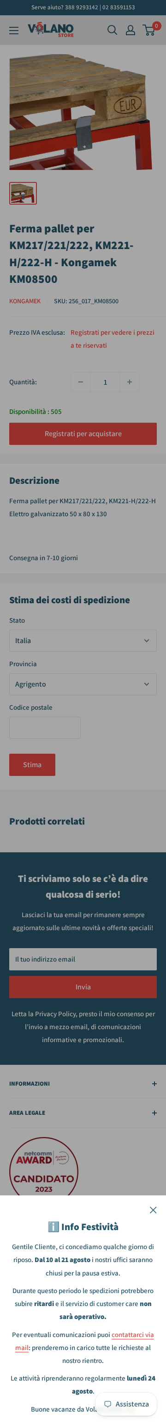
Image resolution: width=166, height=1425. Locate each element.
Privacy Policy (55, 1013)
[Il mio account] (130, 30)
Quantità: (23, 381)
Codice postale (31, 707)
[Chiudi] (153, 1209)
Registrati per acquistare (83, 433)
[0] (149, 30)
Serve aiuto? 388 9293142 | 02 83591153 (83, 7)
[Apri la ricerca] (112, 30)
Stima (32, 764)
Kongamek (25, 301)
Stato (17, 620)
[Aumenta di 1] (129, 382)
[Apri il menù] (13, 30)
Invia (83, 987)
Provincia (23, 663)
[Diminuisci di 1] (80, 382)
